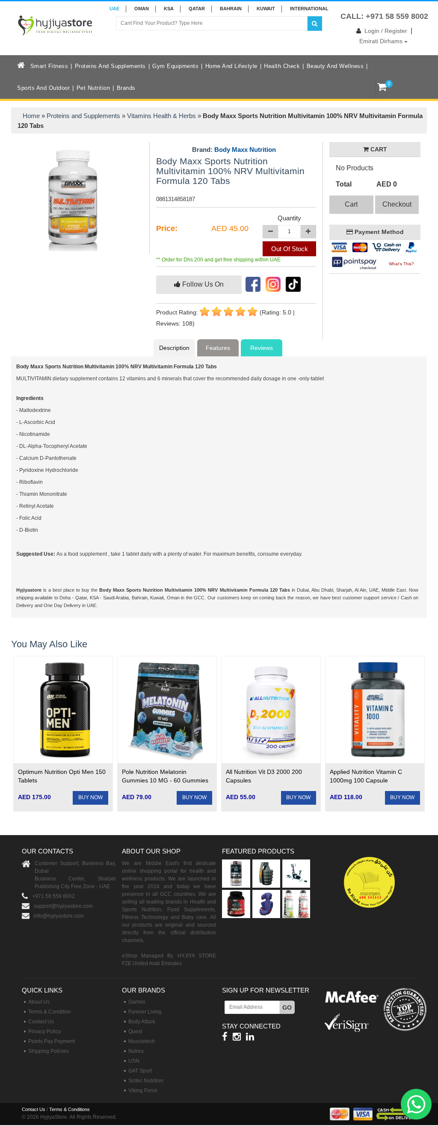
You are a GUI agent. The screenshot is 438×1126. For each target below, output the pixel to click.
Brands (126, 88)
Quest (135, 1031)
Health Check (282, 66)
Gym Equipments (175, 66)
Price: (167, 228)
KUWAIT (266, 8)
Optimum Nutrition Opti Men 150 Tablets (62, 776)
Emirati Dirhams (381, 41)
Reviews (261, 347)
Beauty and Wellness (335, 66)
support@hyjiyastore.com (63, 906)
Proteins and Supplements (110, 66)
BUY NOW (90, 797)
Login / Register (385, 30)
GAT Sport (140, 1071)
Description (174, 347)
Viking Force (142, 1090)
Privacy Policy (44, 1031)
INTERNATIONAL (309, 8)
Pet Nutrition (93, 88)
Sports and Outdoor (43, 88)
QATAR (197, 8)
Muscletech (141, 1041)
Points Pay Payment (51, 1041)
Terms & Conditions (69, 1109)
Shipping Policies (48, 1051)
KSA (169, 8)
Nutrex (136, 1051)
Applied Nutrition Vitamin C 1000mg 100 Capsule (366, 776)
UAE (114, 8)
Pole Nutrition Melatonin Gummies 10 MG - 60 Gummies (165, 776)
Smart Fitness (49, 66)
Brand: (234, 149)
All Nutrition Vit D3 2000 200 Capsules (264, 776)
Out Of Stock (289, 248)
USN (133, 1061)
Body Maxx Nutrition (245, 149)
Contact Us (41, 1022)
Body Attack (141, 1022)
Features (218, 347)
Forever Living (145, 1012)
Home (31, 115)
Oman (141, 8)
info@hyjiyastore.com (59, 916)
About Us (39, 1002)
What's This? (401, 263)
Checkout (396, 204)
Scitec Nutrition (145, 1081)
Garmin (136, 1002)
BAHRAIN (231, 8)
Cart (351, 204)
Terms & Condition (49, 1012)
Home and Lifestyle (231, 66)
